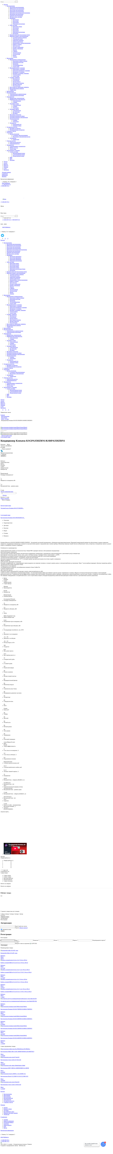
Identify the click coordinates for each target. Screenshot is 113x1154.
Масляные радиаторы (15, 114)
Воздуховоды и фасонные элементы (19, 87)
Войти (2, 931)
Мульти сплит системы (16, 17)
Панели (15, 50)
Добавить (3, 455)
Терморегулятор (17, 125)
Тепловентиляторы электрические (19, 117)
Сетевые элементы (15, 77)
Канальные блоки (14, 267)
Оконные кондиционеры (16, 15)
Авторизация (4, 918)
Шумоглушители (17, 84)
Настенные (16, 19)
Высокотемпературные (19, 153)
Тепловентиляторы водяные (17, 116)
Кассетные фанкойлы (15, 258)
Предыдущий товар (6, 435)
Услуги (5, 161)
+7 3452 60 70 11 (6, 184)
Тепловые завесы (14, 109)
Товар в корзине (5, 498)
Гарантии (6, 1123)
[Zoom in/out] (5, 430)
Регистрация (4, 919)
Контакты (6, 169)
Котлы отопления (14, 134)
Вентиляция (10, 58)
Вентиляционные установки (17, 68)
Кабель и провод (17, 44)
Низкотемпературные (18, 156)
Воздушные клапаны (18, 83)
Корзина (4, 176)
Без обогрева (16, 112)
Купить (4, 495)
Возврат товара (8, 1109)
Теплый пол (13, 123)
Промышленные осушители (17, 129)
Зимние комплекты (18, 41)
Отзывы (6, 1119)
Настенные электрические (17, 373)
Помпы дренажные (18, 48)
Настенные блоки (14, 264)
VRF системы (13, 25)
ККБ (11, 157)
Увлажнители (10, 145)
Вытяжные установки (18, 72)
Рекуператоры (16, 85)
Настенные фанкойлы (15, 256)
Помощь (6, 167)
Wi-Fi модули (16, 46)
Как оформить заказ (9, 1111)
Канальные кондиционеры (17, 11)
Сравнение (5, 173)
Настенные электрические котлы (21, 136)
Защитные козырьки (18, 40)
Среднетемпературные (19, 154)
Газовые (15, 102)
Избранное (5, 175)
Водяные (15, 113)
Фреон (14, 55)
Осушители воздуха (12, 127)
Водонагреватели (11, 92)
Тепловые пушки (14, 103)
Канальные (16, 22)
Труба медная (16, 54)
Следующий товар (6, 437)
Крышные (15, 63)
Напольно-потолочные (19, 23)
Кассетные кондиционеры (17, 10)
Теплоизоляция (17, 52)
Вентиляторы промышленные (18, 59)
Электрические (17, 101)
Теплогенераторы (14, 118)
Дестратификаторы (18, 65)
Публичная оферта (8, 1122)
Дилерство (6, 1114)
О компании (4, 1117)
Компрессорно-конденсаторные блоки (20, 34)
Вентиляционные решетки (17, 88)
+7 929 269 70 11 (5, 185)
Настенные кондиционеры (17, 7)
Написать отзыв (5, 916)
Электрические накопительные (18, 94)
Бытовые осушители (15, 128)
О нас (5, 168)
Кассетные (16, 21)
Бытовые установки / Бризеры (21, 73)
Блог (5, 1126)
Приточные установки (19, 69)
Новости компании (9, 1121)
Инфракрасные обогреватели (17, 99)
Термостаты (16, 139)
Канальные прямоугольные (20, 61)
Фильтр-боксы (16, 81)
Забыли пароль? (23, 927)
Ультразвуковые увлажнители (17, 146)
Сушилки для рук (11, 131)
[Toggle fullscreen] (4, 430)
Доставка (6, 1110)
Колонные (15, 33)
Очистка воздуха (11, 140)
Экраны (15, 57)
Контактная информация (7, 1130)
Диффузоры (13, 90)
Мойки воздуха (14, 147)
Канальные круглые (18, 62)
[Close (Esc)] (1, 430)
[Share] (2, 430)
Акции (5, 163)
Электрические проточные (17, 95)
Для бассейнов (17, 74)
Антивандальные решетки (20, 37)
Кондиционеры (11, 6)
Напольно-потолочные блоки (17, 269)
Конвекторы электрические (17, 98)
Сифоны (15, 51)
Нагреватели (16, 79)
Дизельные (16, 107)
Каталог (6, 4)
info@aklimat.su (6, 183)
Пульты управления (18, 47)
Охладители (16, 80)
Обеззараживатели (15, 143)
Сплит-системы (14, 152)
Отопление (10, 132)
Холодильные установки (13, 150)
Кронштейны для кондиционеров (22, 43)
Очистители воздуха (15, 142)
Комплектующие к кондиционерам (19, 36)
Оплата (6, 1107)
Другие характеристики (7, 491)
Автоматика (13, 138)
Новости (6, 165)
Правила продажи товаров (11, 1113)
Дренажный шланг (18, 39)
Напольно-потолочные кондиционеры (20, 12)
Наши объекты (7, 1125)
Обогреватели (10, 96)
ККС (11, 158)
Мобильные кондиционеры (17, 8)
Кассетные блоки (14, 266)
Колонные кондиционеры (16, 14)
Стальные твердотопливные (20, 135)
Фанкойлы (12, 18)
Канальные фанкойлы (15, 259)
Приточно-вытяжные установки (21, 70)
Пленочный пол (17, 124)
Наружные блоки (17, 26)
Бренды (6, 164)
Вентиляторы (10, 91)
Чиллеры (12, 160)
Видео (5, 1128)
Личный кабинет (6, 172)
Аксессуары (16, 66)
